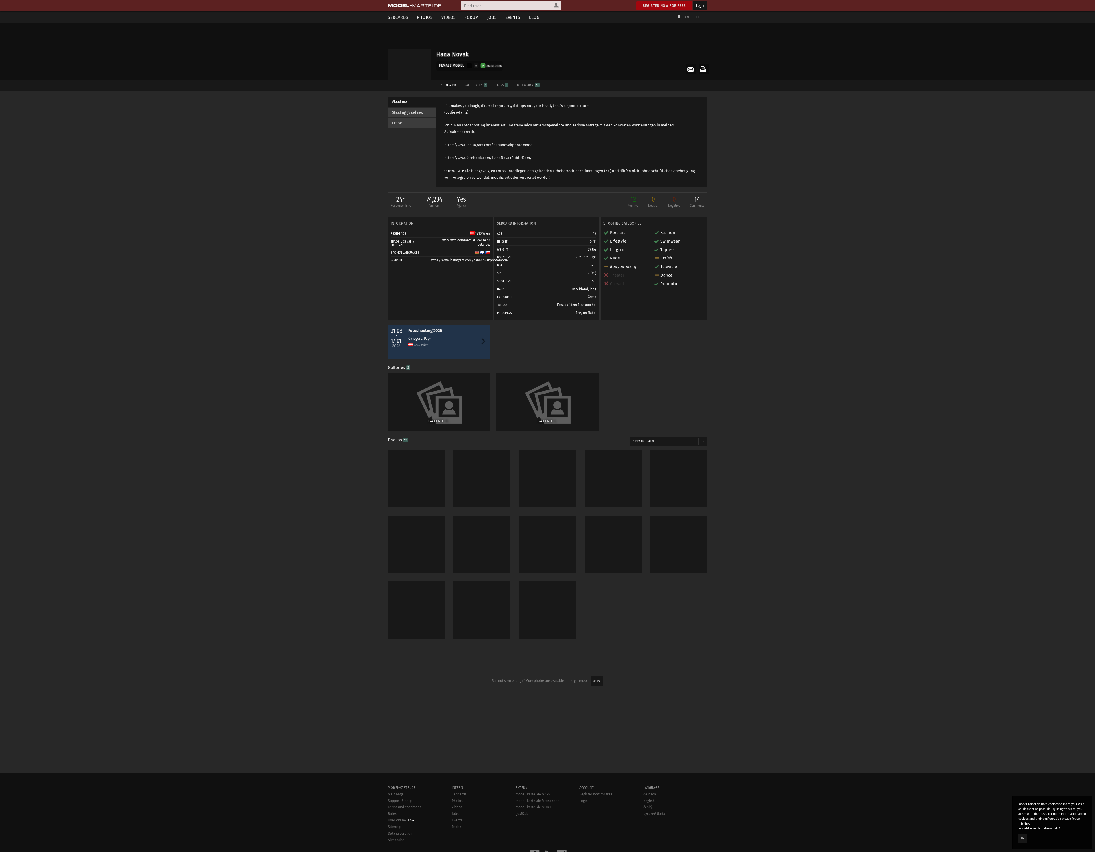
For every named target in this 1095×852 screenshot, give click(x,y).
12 (633, 201)
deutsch (649, 794)
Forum (472, 17)
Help (697, 17)
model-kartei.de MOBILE (534, 807)
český (647, 807)
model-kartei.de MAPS (533, 794)
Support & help (400, 801)
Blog (534, 17)
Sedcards (398, 17)
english (649, 801)
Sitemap (394, 827)
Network (527, 85)
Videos (448, 17)
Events (513, 17)
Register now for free (664, 5)
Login (700, 5)
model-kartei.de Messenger (537, 801)
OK (1023, 838)
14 (697, 201)
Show (596, 681)
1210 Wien (482, 233)
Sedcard (448, 85)
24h (401, 201)
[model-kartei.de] (414, 5)
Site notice (396, 840)
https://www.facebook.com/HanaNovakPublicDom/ (488, 158)
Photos (425, 17)
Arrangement (644, 441)
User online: (401, 820)
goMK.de (522, 814)
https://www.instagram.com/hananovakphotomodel (489, 145)
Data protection (400, 833)
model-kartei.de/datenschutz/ (1039, 828)
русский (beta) (654, 814)
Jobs (492, 17)
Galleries (475, 85)
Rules (392, 814)
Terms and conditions (404, 807)
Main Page (395, 794)
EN (687, 17)
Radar (456, 827)
